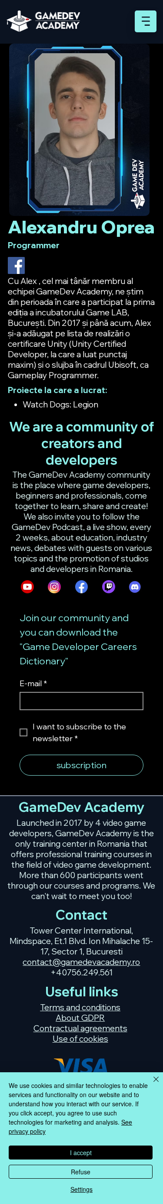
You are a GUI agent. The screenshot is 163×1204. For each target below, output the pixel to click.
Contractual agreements (80, 1028)
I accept (81, 1152)
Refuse (80, 1171)
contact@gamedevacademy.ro (81, 962)
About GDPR (80, 1017)
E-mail (33, 683)
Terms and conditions (80, 1007)
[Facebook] (16, 265)
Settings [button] (81, 1189)
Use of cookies (80, 1038)
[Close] (150, 1084)
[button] (145, 21)
